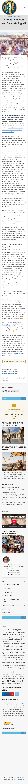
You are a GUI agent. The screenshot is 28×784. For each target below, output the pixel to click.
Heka (22, 646)
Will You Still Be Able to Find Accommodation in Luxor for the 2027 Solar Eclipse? (13, 490)
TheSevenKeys (17, 681)
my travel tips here (16, 361)
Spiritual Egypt (8, 678)
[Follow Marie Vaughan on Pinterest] (17, 391)
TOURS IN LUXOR (7, 596)
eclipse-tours (5, 637)
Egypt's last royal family (16, 637)
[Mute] (22, 526)
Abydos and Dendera (8, 630)
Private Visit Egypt (17, 668)
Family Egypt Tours (9, 641)
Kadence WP (20, 779)
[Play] (3, 526)
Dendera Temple (17, 635)
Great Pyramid (15, 646)
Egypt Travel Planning (14, 16)
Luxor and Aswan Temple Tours (17, 655)
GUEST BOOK (6, 609)
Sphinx (22, 676)
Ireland (17, 649)
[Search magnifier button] (25, 398)
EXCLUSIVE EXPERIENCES (10, 605)
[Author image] (6, 27)
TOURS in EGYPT (7, 588)
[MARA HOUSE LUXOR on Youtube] (12, 694)
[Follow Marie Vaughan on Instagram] (9, 391)
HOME (4, 581)
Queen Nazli (6, 670)
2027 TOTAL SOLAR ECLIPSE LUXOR (10, 601)
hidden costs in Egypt (8, 649)
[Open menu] (24, 7)
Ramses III (20, 670)
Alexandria (15, 632)
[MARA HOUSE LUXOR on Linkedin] (4, 694)
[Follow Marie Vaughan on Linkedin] (14, 391)
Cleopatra (6, 635)
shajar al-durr (18, 672)
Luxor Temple (6, 657)
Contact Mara (6, 612)
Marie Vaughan (12, 27)
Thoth (4, 683)
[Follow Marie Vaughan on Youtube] (12, 391)
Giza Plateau (16, 643)
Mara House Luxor (7, 660)
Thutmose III (10, 683)
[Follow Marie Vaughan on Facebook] (3, 391)
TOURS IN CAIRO (7, 592)
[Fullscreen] (24, 526)
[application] (14, 521)
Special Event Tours (14, 676)
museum (6, 668)
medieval (18, 660)
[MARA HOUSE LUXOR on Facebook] (8, 694)
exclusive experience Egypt (12, 639)
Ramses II (14, 670)
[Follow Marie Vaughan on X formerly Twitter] (6, 391)
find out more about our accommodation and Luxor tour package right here (12, 130)
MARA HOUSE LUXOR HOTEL (11, 585)
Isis (19, 652)
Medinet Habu (7, 662)
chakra (23, 632)
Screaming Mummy (8, 672)
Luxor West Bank (16, 657)
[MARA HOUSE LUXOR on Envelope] (17, 694)
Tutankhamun (18, 683)
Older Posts (5, 511)
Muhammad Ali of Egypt (19, 665)
